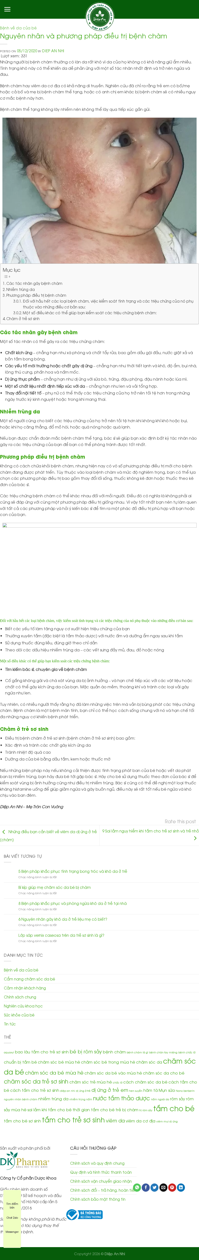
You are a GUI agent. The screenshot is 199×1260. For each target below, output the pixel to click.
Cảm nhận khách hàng (25, 987)
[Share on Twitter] (154, 1187)
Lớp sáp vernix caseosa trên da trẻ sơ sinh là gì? (61, 935)
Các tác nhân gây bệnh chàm (34, 283)
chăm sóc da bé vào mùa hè (113, 1073)
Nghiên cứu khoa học (23, 1005)
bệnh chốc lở (186, 1052)
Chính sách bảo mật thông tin (97, 1199)
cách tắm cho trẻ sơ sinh (34, 1090)
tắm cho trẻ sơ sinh (73, 1119)
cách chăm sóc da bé (145, 1082)
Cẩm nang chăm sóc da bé (29, 978)
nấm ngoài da (160, 1099)
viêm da (115, 1120)
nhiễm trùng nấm (80, 1099)
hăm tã (150, 1090)
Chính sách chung (20, 996)
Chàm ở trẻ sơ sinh (23, 318)
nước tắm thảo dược (121, 1098)
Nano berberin (185, 1090)
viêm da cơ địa (140, 1120)
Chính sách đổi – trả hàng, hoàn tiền (103, 1190)
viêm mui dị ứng (167, 1121)
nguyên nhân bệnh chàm (20, 1099)
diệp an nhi (67, 1090)
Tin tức (10, 1023)
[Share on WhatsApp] (137, 1187)
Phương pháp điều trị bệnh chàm (36, 295)
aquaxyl (9, 1052)
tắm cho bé (174, 1108)
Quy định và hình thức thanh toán (101, 1172)
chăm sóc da (149, 1062)
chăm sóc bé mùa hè (59, 1062)
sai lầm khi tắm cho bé (49, 1109)
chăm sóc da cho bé (163, 1073)
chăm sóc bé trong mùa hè (108, 1062)
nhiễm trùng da (53, 1098)
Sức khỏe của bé (19, 1014)
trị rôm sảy (145, 1110)
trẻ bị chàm (127, 1109)
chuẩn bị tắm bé (20, 1062)
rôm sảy (177, 1098)
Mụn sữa (167, 1090)
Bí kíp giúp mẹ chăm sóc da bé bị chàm (54, 887)
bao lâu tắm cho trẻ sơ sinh (42, 1051)
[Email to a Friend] (163, 1187)
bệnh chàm (114, 1051)
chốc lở (117, 1082)
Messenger (12, 1231)
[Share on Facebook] (146, 1187)
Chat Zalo (12, 1217)
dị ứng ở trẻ (83, 1090)
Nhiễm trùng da (20, 289)
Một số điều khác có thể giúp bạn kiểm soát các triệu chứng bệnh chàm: (90, 312)
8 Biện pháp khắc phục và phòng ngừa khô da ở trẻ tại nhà (72, 903)
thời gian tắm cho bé (94, 1109)
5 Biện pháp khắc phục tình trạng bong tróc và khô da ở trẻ (72, 871)
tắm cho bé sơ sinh (22, 1120)
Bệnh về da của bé (18, 27)
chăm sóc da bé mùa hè (54, 1072)
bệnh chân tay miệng (163, 1052)
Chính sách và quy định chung (97, 1163)
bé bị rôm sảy (86, 1051)
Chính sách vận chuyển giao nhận (101, 1181)
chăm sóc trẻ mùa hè (90, 1082)
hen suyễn (135, 1090)
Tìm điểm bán (12, 1204)
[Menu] (7, 9)
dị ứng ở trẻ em (109, 1089)
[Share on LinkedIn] (181, 1187)
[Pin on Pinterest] (172, 1187)
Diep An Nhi (53, 50)
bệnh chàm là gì (137, 1052)
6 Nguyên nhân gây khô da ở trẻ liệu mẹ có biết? (62, 919)
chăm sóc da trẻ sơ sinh (36, 1081)
